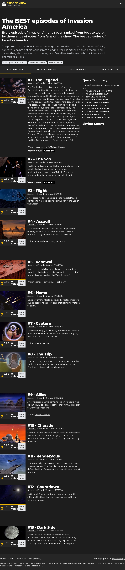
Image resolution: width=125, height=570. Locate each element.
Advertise (21, 559)
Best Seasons (78, 70)
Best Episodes (15, 70)
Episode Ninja (118, 559)
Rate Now (21, 101)
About (11, 559)
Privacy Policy (34, 559)
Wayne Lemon (58, 241)
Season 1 (31, 83)
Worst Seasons (109, 70)
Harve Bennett (42, 147)
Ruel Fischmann (42, 241)
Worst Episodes (46, 70)
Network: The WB (37, 63)
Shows (3, 559)
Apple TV (49, 151)
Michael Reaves (57, 147)
